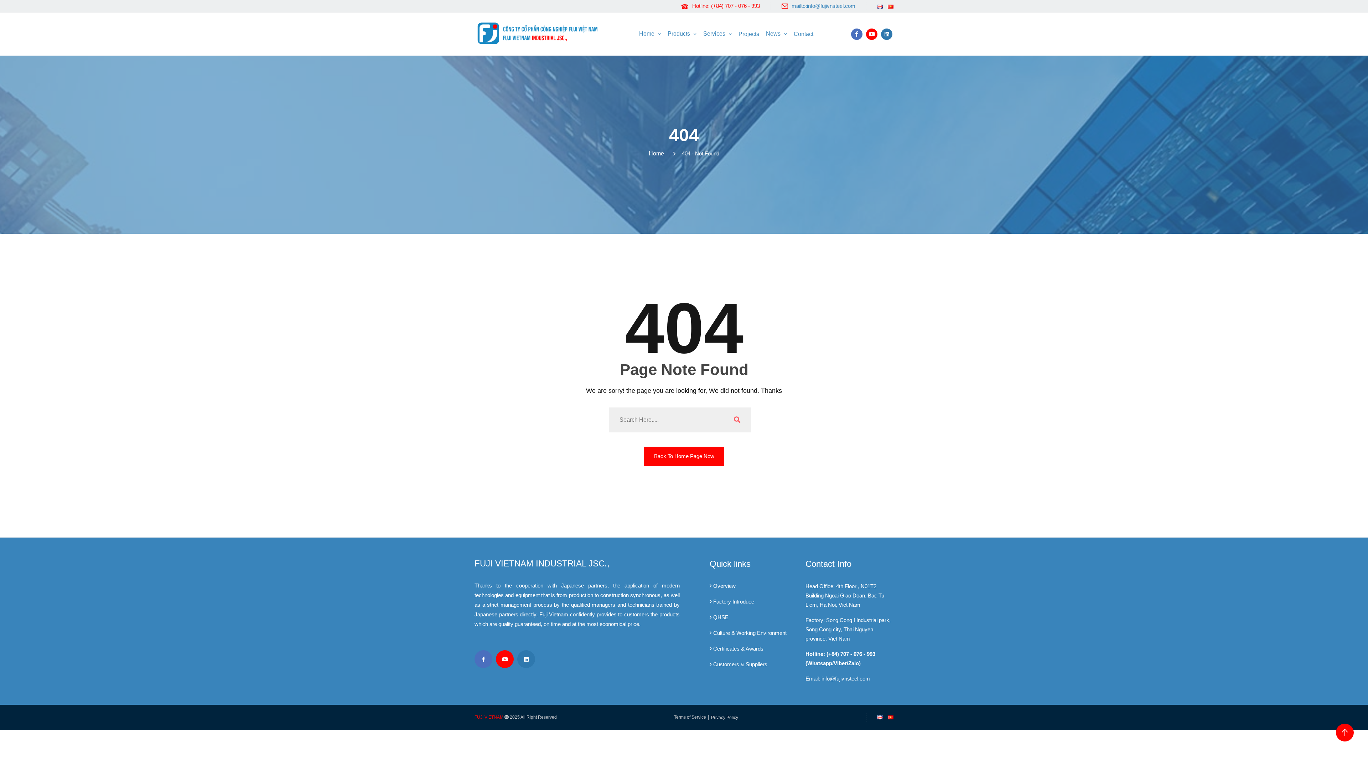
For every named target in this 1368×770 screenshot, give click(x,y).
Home (646, 34)
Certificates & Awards (738, 649)
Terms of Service (690, 717)
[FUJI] (540, 33)
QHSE (721, 617)
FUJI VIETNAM (489, 717)
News (773, 34)
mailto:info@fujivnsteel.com (823, 6)
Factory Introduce (733, 602)
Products (679, 34)
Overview (724, 586)
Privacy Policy (724, 717)
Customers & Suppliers (740, 664)
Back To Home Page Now (684, 456)
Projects (749, 34)
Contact (803, 34)
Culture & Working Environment (750, 633)
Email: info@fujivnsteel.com (837, 679)
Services (714, 34)
